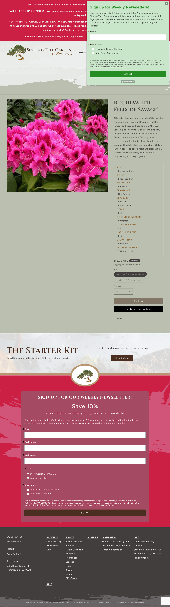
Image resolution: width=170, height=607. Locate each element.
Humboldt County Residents (44, 489)
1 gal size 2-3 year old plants (131, 281)
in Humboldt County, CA (43, 474)
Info (136, 537)
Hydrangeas (72, 557)
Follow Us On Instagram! (115, 541)
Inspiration (109, 537)
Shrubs (69, 570)
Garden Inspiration (112, 549)
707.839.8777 (14, 554)
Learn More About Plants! (116, 545)
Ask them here (14, 541)
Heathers (70, 553)
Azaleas (69, 545)
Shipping (117, 265)
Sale (49, 584)
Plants (69, 537)
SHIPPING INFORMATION (148, 549)
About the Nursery (144, 541)
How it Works (122, 358)
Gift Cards (71, 578)
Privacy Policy (141, 557)
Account (52, 537)
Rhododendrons (74, 541)
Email (27, 429)
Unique (69, 574)
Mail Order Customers (41, 493)
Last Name (30, 455)
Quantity (117, 286)
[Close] (166, 3)
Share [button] (119, 318)
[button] (83, 53)
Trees (68, 566)
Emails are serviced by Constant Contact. (97, 505)
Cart (48, 549)
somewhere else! (39, 478)
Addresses (52, 545)
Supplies (92, 537)
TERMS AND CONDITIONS (148, 553)
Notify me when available (139, 309)
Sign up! (128, 74)
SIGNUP (85, 513)
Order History (53, 541)
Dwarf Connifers (74, 549)
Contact (138, 545)
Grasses (69, 562)
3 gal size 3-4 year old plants (132, 275)
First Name (30, 442)
